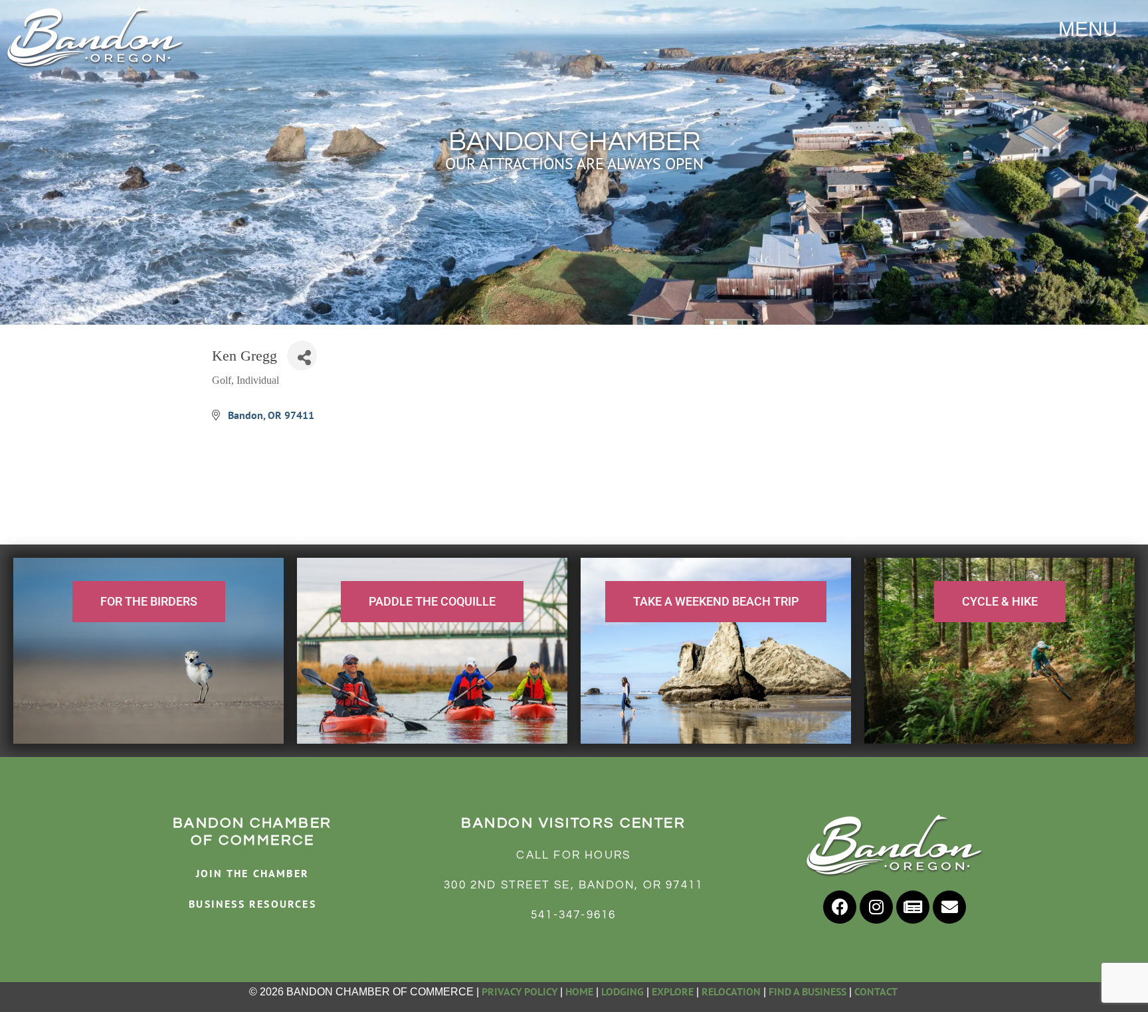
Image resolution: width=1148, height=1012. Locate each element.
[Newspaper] (912, 907)
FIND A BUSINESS (807, 991)
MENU (1087, 29)
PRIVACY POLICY (519, 991)
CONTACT (877, 991)
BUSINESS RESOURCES (252, 903)
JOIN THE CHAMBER (252, 873)
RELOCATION (731, 991)
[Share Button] (302, 356)
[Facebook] (839, 907)
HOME (579, 991)
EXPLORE (673, 991)
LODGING (622, 991)
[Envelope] (949, 907)
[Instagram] (876, 907)
